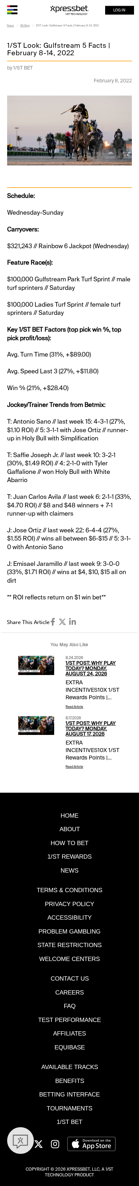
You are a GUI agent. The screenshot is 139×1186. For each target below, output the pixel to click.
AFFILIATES (69, 1033)
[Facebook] (52, 622)
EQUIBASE (70, 1047)
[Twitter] (62, 622)
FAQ (70, 1005)
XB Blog (25, 25)
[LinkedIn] (72, 622)
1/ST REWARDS (69, 856)
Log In (119, 10)
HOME (69, 815)
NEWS (69, 870)
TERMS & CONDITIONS (69, 890)
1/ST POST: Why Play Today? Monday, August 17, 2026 (91, 728)
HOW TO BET (69, 843)
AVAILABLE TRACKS (69, 1066)
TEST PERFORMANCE (69, 1019)
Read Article (74, 707)
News (10, 25)
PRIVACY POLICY (69, 904)
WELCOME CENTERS (69, 958)
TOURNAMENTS (69, 1108)
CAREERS (69, 992)
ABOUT (70, 829)
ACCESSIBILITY (69, 917)
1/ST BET (69, 1121)
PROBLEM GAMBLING (69, 931)
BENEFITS (69, 1080)
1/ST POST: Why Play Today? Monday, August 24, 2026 (91, 668)
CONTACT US (70, 978)
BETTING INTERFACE (69, 1094)
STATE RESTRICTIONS (69, 945)
